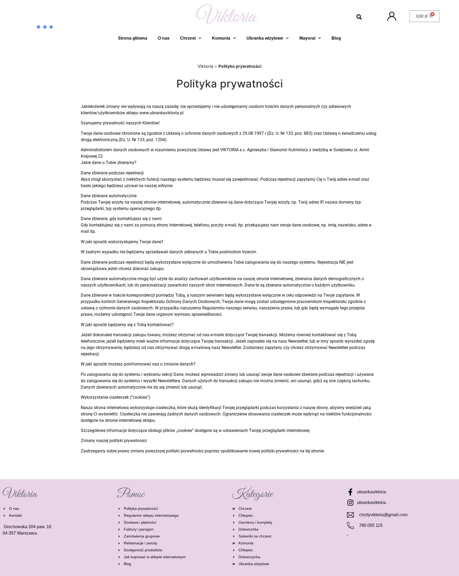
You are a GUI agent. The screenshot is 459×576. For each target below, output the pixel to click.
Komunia (221, 38)
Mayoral (307, 38)
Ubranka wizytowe (264, 38)
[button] (359, 17)
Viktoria (205, 66)
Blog (336, 38)
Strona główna (132, 38)
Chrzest (188, 38)
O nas (163, 38)
